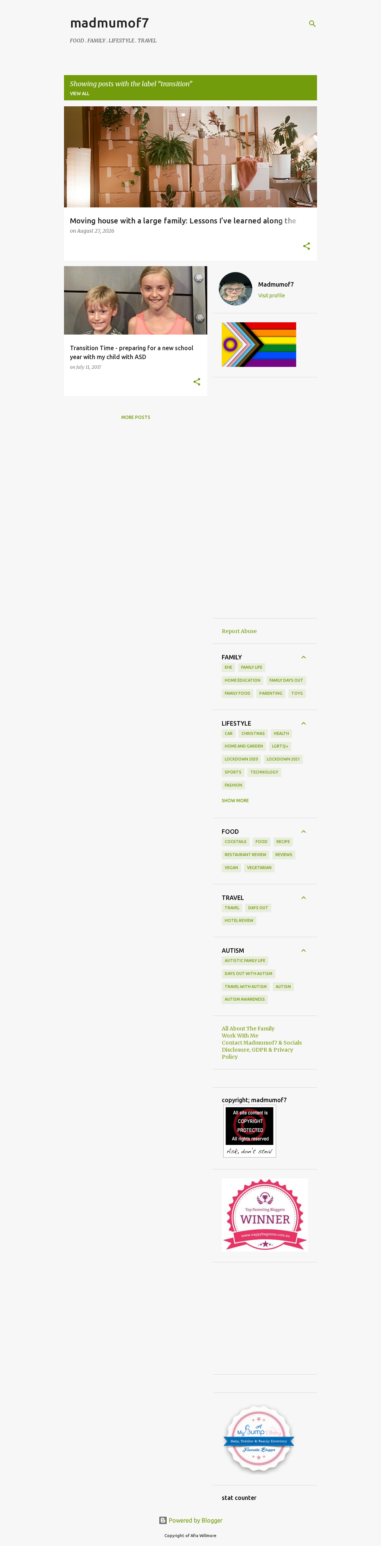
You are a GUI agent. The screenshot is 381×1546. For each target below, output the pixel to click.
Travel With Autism (246, 986)
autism (283, 986)
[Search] (312, 24)
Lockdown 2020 (241, 759)
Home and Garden (244, 746)
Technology (264, 772)
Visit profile (271, 295)
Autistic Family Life (245, 960)
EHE (228, 667)
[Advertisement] (265, 497)
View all (79, 93)
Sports (233, 772)
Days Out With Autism (248, 973)
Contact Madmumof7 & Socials (262, 1042)
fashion (233, 785)
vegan (231, 867)
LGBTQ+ (280, 746)
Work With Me (240, 1035)
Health (281, 733)
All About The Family (248, 1028)
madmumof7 (109, 22)
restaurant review (245, 854)
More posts (135, 417)
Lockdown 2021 (283, 759)
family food (237, 693)
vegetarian (259, 867)
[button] (306, 247)
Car (229, 733)
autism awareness (245, 999)
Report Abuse (239, 631)
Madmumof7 (276, 284)
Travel (232, 908)
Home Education (242, 680)
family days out (286, 680)
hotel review (239, 920)
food (262, 841)
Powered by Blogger (194, 1520)
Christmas (253, 733)
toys (297, 693)
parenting (270, 693)
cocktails (236, 841)
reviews (283, 854)
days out (258, 908)
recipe (283, 841)
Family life (251, 667)
